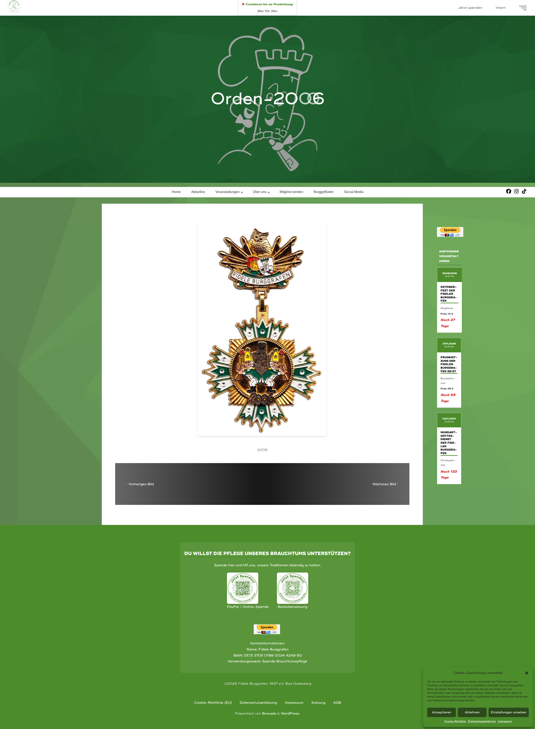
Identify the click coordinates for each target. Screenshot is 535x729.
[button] (527, 673)
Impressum (505, 721)
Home (176, 192)
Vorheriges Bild (141, 484)
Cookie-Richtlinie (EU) (213, 703)
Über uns (259, 192)
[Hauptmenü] (523, 8)
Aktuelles (198, 192)
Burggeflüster (324, 192)
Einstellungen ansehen (508, 712)
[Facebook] (508, 191)
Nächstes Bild (384, 484)
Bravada (268, 713)
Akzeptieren (441, 712)
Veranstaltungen (227, 192)
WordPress (290, 713)
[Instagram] (516, 191)
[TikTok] (524, 191)
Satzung (318, 703)
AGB (337, 703)
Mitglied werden (291, 192)
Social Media (353, 192)
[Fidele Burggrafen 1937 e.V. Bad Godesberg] (13, 5)
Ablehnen (472, 712)
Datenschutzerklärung (482, 721)
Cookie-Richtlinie (455, 721)
